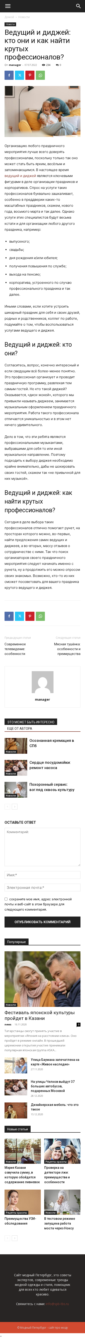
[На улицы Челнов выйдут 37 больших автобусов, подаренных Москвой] (16, 1087)
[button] (7, 6)
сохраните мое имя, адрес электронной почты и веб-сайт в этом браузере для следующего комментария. (38, 904)
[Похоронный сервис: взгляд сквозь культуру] (16, 790)
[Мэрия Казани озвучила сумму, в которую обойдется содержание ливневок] (23, 1151)
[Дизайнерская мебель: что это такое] (16, 1110)
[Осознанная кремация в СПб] (16, 746)
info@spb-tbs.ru (57, 1304)
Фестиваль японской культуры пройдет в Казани (40, 1015)
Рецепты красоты (56, 1161)
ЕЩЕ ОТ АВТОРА (19, 728)
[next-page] (14, 807)
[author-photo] (42, 693)
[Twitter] (19, 75)
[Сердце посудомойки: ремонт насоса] (16, 768)
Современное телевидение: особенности (15, 649)
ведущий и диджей (20, 176)
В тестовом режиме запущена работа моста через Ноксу (59, 1223)
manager (15, 65)
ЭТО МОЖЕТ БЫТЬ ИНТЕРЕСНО (30, 722)
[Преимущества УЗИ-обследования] (23, 1202)
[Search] (78, 6)
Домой (9, 17)
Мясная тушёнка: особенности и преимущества (67, 649)
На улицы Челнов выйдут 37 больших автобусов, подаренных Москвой (53, 1086)
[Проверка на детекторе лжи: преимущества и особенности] (62, 1151)
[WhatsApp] (40, 75)
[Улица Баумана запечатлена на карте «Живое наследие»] (16, 1065)
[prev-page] (7, 807)
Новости (24, 17)
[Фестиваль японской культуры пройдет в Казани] (42, 979)
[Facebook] (9, 75)
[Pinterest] (29, 75)
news (8, 1024)
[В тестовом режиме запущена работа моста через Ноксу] (62, 1202)
